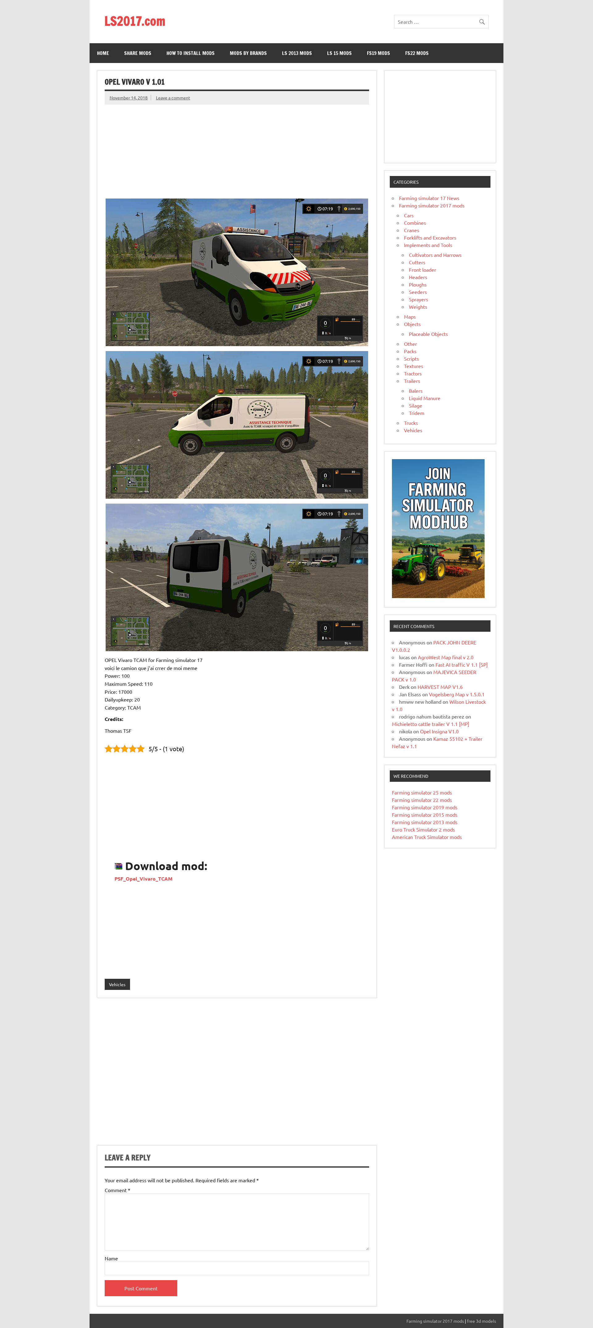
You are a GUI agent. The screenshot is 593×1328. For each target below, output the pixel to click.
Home (103, 53)
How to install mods (190, 53)
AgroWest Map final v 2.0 (445, 657)
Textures (413, 366)
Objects (412, 324)
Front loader (422, 269)
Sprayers (418, 299)
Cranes (411, 230)
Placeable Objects (428, 334)
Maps (410, 316)
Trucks (411, 423)
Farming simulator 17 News (429, 198)
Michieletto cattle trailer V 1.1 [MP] (430, 724)
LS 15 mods (339, 53)
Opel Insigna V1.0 (439, 731)
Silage (415, 405)
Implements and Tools (428, 245)
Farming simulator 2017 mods (432, 205)
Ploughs (418, 284)
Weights (418, 307)
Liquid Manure (424, 398)
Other (410, 344)
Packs (410, 351)
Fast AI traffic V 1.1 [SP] (461, 664)
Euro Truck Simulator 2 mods (423, 829)
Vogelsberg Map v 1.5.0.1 (457, 694)
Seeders (418, 292)
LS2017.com (134, 21)
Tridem (416, 413)
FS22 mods (417, 53)
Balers (416, 391)
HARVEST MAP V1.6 (440, 687)
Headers (418, 277)
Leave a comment (173, 97)
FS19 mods (378, 53)
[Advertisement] (237, 148)
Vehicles (117, 984)
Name (111, 1258)
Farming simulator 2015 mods (424, 814)
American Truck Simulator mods (427, 837)
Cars (409, 215)
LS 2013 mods (297, 53)
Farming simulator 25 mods (422, 792)
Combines (415, 223)
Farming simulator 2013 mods (424, 822)
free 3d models (481, 1321)
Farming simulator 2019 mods (424, 807)
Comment (117, 1190)
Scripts (411, 358)
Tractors (413, 373)
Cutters (417, 262)
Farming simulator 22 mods (422, 800)
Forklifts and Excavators (430, 237)
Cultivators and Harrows (435, 255)
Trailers (412, 381)
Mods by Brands (248, 53)
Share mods (137, 53)
